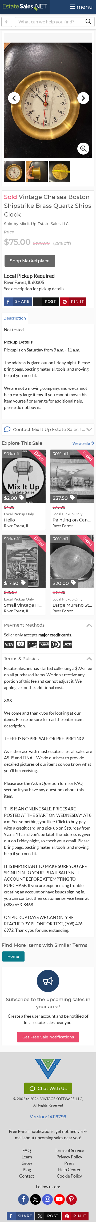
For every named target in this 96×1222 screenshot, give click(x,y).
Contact (26, 1176)
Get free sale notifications (48, 1037)
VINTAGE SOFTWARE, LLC (61, 1099)
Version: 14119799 (48, 1116)
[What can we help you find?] (88, 22)
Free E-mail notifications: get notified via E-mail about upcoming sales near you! (48, 1134)
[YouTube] (59, 1199)
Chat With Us (52, 1088)
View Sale (81, 443)
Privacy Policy (69, 1156)
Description (14, 318)
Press (69, 1163)
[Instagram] (47, 1199)
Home (13, 956)
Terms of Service (69, 1150)
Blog (27, 1169)
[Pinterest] (71, 1199)
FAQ (26, 1150)
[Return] (6, 22)
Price (9, 232)
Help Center (69, 1169)
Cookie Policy (69, 1176)
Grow (27, 1163)
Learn (27, 1156)
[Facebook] (23, 1199)
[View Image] (14, 171)
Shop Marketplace (30, 260)
